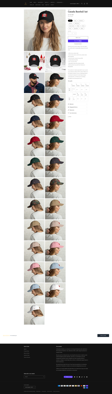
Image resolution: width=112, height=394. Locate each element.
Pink (70, 28)
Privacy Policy (26, 351)
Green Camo (71, 25)
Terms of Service (27, 357)
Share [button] (70, 116)
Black (70, 20)
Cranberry (81, 20)
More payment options (78, 43)
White (82, 28)
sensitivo (27, 391)
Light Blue (76, 28)
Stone (83, 25)
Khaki (78, 25)
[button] (35, 2)
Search (25, 349)
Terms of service (49, 391)
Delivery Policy (26, 355)
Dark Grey (77, 23)
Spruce (70, 23)
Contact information (56, 391)
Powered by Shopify (32, 391)
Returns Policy (26, 353)
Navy (75, 20)
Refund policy (38, 391)
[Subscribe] (43, 376)
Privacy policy (44, 391)
